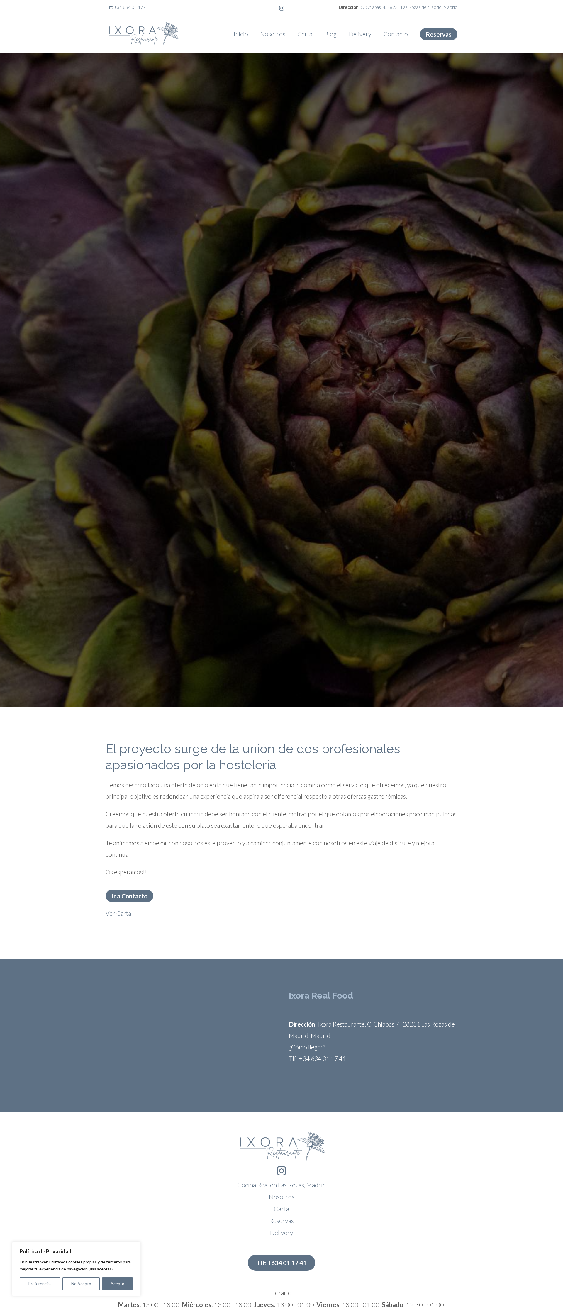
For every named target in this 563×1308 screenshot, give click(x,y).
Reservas (281, 1220)
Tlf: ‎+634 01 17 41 (281, 1262)
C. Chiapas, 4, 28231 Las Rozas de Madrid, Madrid (409, 7)
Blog (331, 34)
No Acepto (81, 1283)
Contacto (396, 34)
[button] (438, 34)
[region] (76, 1269)
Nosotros (272, 34)
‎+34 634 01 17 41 (322, 1058)
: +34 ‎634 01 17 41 (127, 7)
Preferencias (40, 1283)
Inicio (240, 34)
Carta (305, 34)
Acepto (117, 1283)
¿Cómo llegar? (307, 1047)
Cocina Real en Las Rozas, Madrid (281, 1185)
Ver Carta (118, 913)
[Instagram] (281, 8)
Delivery (360, 34)
